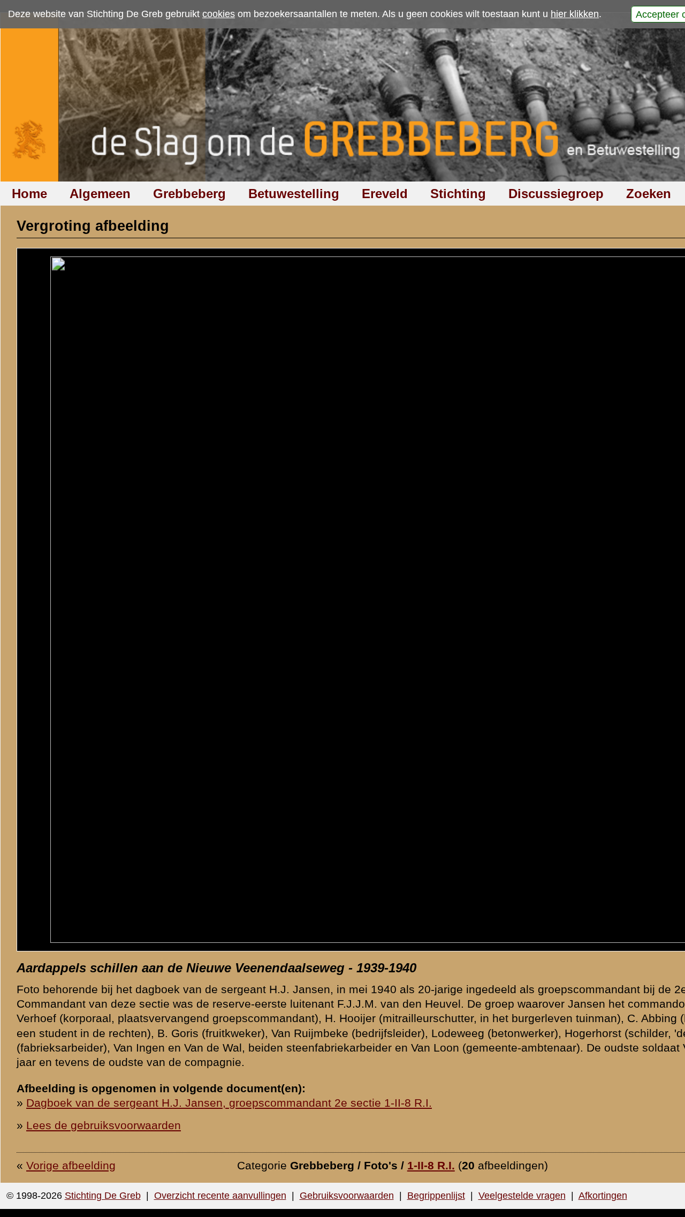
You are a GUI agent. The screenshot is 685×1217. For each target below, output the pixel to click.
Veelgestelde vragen (522, 1195)
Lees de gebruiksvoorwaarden (103, 1125)
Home (29, 193)
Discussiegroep (556, 193)
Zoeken (648, 193)
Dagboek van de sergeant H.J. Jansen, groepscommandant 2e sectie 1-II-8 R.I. (229, 1103)
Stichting (458, 193)
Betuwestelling (293, 193)
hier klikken (575, 14)
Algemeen (100, 193)
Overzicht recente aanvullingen (220, 1195)
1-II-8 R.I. (431, 1165)
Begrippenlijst (436, 1195)
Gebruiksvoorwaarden (347, 1195)
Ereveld (385, 193)
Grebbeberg (189, 193)
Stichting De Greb (103, 1195)
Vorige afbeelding (71, 1165)
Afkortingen (603, 1195)
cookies (218, 14)
